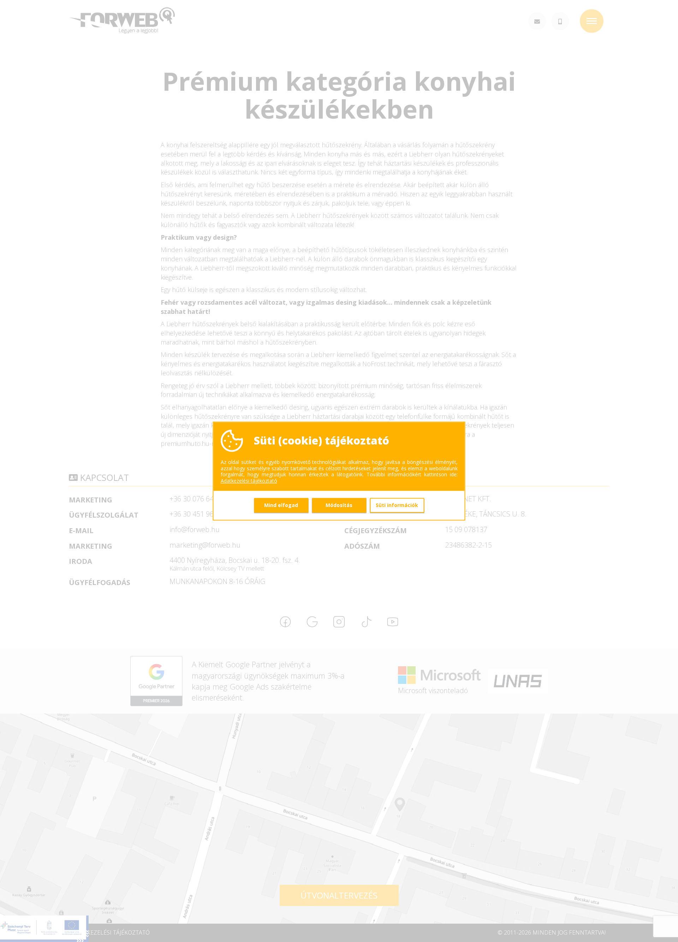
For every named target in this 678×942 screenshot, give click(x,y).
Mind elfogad (281, 505)
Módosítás (339, 505)
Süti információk (397, 505)
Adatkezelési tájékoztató (249, 481)
